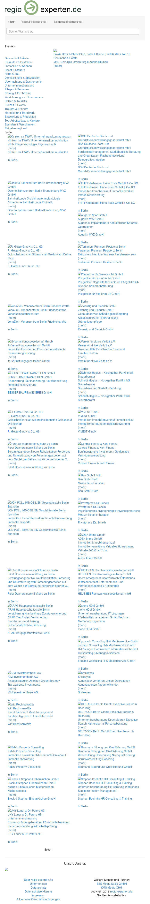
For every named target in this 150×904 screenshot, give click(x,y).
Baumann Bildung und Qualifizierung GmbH (105, 767)
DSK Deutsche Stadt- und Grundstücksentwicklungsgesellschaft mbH (104, 169)
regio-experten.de (121, 891)
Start (11, 21)
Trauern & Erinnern (16, 109)
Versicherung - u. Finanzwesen (24, 97)
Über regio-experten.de (38, 880)
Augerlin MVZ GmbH (91, 234)
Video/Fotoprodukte (33, 22)
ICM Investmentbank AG (23, 692)
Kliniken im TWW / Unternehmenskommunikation (38, 152)
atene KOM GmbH (89, 629)
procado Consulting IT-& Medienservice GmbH (106, 661)
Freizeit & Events (15, 105)
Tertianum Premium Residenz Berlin (100, 262)
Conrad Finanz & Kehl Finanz (96, 463)
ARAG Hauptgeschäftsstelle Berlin (29, 633)
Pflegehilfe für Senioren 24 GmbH (99, 294)
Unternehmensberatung (19, 85)
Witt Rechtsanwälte (19, 724)
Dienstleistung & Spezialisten (22, 77)
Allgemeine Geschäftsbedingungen (38, 899)
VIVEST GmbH (87, 431)
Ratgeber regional (16, 128)
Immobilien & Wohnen (18, 66)
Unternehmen (38, 883)
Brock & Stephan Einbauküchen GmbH (31, 798)
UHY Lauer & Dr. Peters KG (24, 834)
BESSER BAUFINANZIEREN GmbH (30, 392)
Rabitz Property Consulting (24, 767)
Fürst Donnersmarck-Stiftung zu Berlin (31, 467)
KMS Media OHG (111, 887)
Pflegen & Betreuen (17, 89)
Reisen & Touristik (16, 101)
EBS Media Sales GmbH (112, 883)
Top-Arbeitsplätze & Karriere (22, 120)
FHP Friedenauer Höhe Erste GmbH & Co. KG (106, 203)
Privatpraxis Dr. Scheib (92, 522)
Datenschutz (38, 887)
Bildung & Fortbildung (18, 93)
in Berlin (13, 160)
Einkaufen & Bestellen (18, 62)
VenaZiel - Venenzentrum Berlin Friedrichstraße (37, 321)
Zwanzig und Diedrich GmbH (95, 329)
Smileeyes (84, 692)
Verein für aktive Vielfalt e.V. (95, 361)
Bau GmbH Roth (88, 491)
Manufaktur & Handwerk (20, 113)
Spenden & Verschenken (20, 124)
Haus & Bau (12, 74)
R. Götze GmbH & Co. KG (23, 266)
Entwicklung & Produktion (20, 116)
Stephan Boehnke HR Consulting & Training (105, 798)
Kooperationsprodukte (68, 22)
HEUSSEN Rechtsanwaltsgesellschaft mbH (104, 593)
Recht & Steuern (15, 70)
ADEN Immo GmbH (90, 558)
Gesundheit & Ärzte (17, 58)
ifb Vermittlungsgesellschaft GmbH (29, 361)
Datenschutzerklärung (38, 891)
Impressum (38, 895)
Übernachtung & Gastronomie (23, 81)
